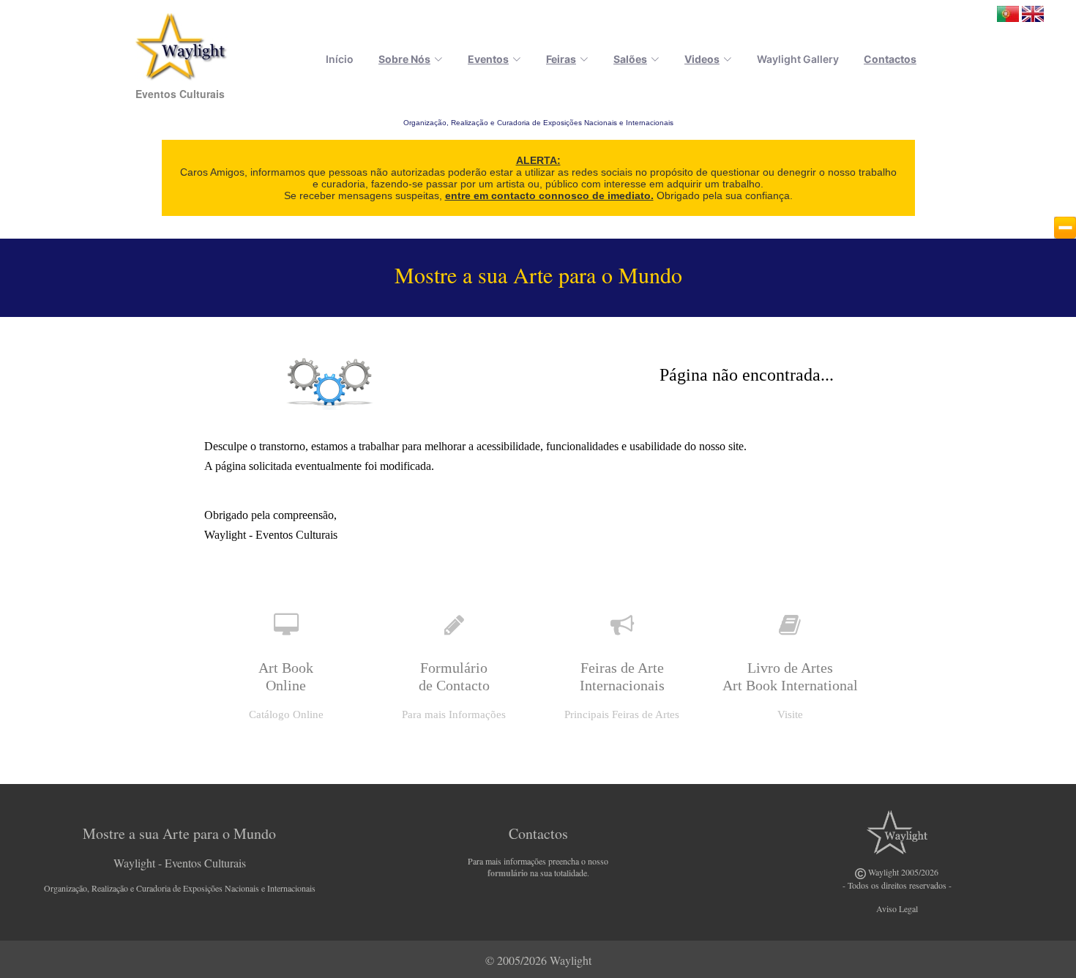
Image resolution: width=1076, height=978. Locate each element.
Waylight (570, 960)
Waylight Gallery (798, 59)
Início (340, 59)
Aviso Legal (897, 908)
